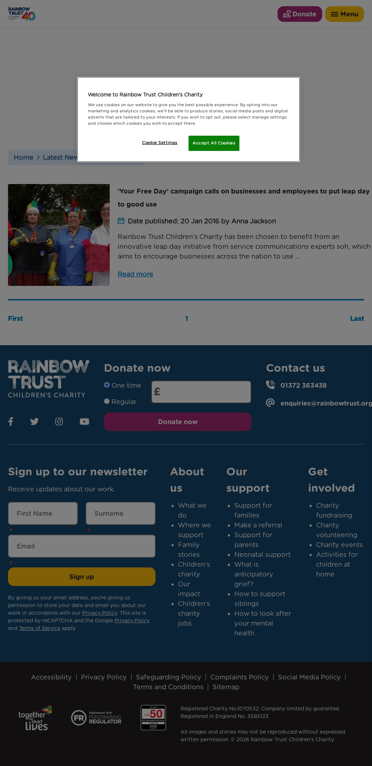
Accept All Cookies (214, 142)
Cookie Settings (160, 142)
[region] (188, 120)
